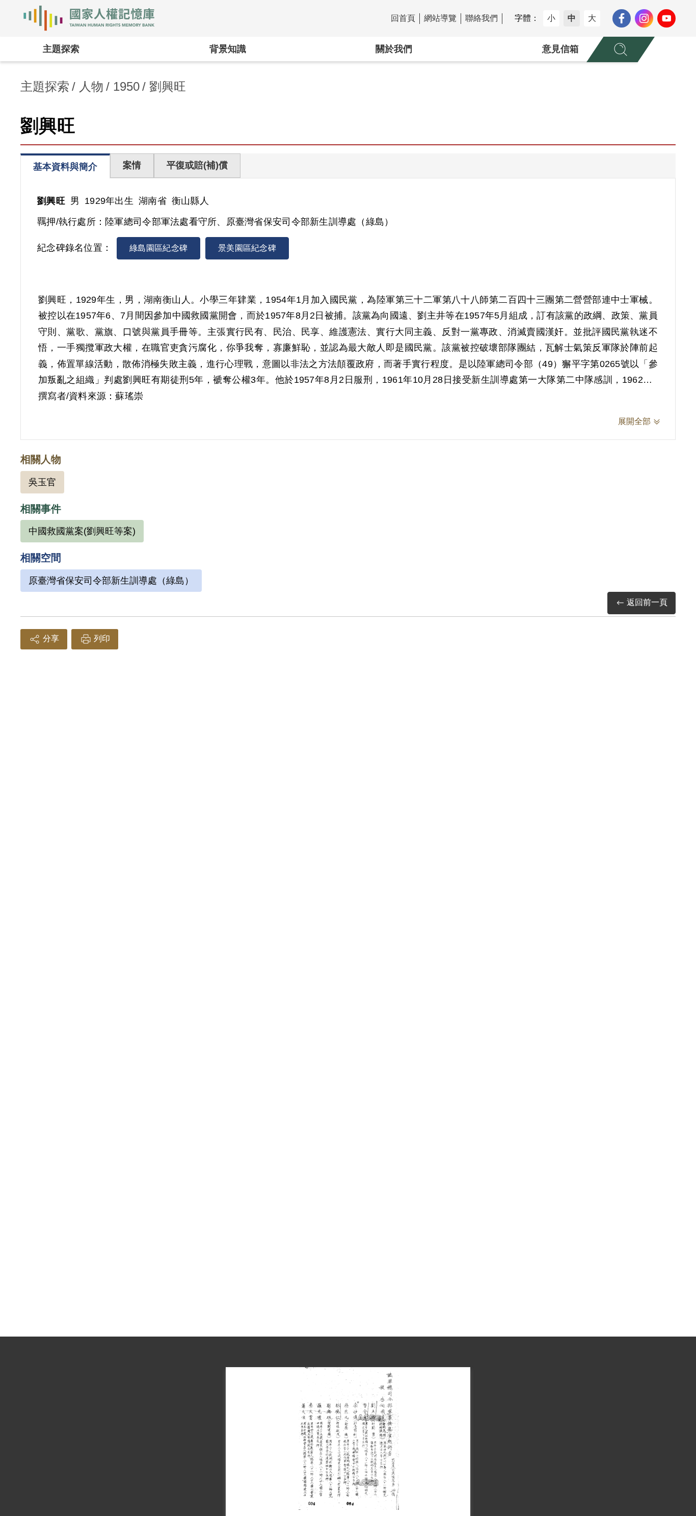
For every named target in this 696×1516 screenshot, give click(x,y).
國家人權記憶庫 (94, 18)
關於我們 (394, 49)
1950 (126, 86)
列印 (102, 638)
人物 (91, 86)
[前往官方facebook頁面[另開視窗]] (621, 18)
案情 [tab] (132, 165)
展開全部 (634, 421)
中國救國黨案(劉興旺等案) (82, 531)
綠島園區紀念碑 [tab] (158, 248)
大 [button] (592, 18)
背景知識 (227, 49)
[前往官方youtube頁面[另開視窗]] (666, 18)
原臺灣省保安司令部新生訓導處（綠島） (111, 581)
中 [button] (572, 18)
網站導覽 (440, 18)
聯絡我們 (481, 18)
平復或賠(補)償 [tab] (197, 165)
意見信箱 (560, 49)
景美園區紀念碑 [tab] (247, 248)
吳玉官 (42, 482)
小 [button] (551, 18)
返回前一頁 (647, 602)
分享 (51, 638)
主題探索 (61, 49)
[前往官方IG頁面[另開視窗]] (644, 18)
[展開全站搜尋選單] (620, 49)
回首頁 (403, 18)
